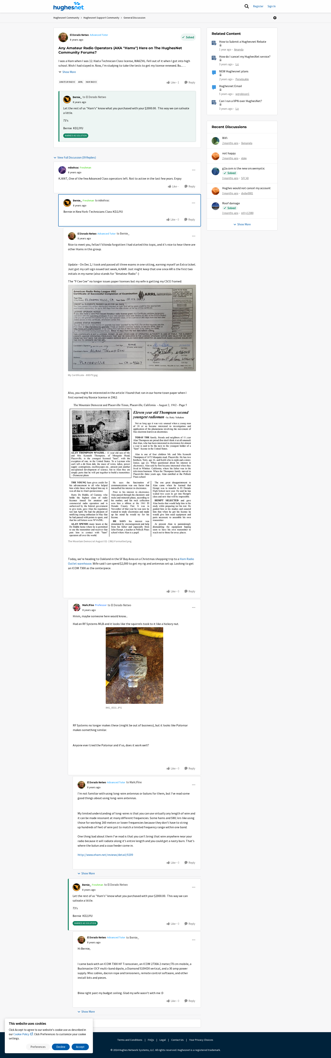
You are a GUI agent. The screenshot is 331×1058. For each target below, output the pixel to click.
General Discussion (134, 17)
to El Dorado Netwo (94, 97)
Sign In (272, 6)
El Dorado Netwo (79, 35)
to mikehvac (102, 200)
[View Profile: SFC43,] (215, 171)
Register (258, 6)
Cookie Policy (21, 1034)
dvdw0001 (247, 193)
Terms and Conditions (129, 1040)
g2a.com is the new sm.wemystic (243, 168)
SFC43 (245, 178)
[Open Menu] (275, 17)
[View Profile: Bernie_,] (67, 99)
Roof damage (231, 203)
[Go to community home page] (69, 6)
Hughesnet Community (66, 17)
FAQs (151, 1040)
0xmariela (246, 143)
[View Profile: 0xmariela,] (215, 141)
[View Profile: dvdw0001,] (215, 191)
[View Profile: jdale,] (215, 156)
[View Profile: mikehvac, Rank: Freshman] (62, 170)
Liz (237, 64)
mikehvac (73, 167)
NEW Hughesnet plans (233, 71)
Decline (60, 1047)
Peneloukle (242, 79)
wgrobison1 (242, 94)
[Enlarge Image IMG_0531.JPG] (134, 665)
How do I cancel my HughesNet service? (244, 57)
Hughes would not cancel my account (246, 188)
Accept (80, 1047)
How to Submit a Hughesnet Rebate (242, 42)
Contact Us (177, 1040)
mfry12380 (247, 213)
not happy (229, 153)
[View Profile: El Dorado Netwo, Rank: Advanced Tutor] (63, 37)
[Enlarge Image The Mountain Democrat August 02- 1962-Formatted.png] (132, 470)
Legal (163, 1040)
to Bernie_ (123, 233)
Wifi (224, 138)
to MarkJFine (134, 782)
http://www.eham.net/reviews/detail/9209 (105, 855)
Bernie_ (77, 97)
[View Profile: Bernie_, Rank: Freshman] (67, 203)
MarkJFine (88, 605)
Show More (69, 72)
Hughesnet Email (230, 86)
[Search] (246, 6)
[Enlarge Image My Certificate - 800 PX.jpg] (132, 328)
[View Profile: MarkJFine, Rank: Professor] (76, 607)
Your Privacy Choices (201, 1040)
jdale (244, 158)
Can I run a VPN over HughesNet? (240, 101)
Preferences (38, 1047)
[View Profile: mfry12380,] (215, 206)
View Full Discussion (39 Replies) (76, 157)
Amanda (238, 49)
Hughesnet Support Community (101, 17)
